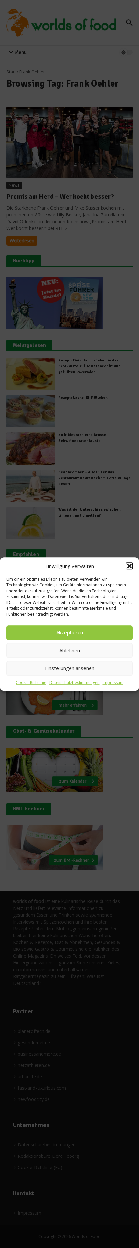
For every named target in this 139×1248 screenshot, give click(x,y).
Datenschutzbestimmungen (74, 682)
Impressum (113, 682)
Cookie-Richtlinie (31, 682)
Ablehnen (69, 650)
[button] (129, 566)
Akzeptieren (69, 632)
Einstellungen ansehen (69, 668)
